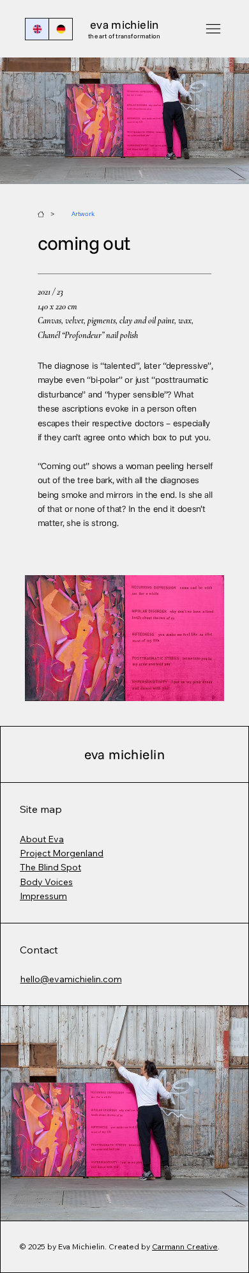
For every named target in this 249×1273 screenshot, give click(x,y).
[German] (60, 29)
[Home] (41, 214)
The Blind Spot (50, 867)
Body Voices (46, 882)
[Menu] (213, 29)
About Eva (42, 839)
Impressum (43, 896)
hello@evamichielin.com (71, 979)
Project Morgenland (61, 853)
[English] (37, 29)
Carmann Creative (185, 1246)
